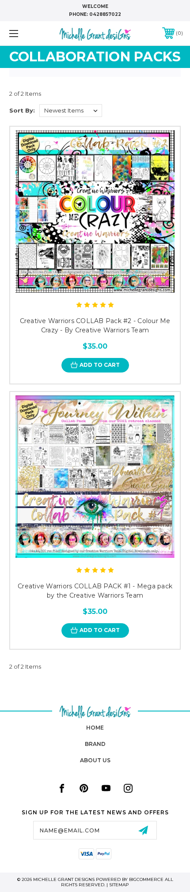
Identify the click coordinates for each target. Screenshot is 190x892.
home (95, 727)
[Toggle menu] (26, 33)
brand (95, 744)
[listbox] (70, 110)
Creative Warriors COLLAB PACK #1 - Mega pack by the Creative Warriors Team (95, 590)
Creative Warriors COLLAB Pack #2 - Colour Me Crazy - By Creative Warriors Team (95, 325)
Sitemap (119, 885)
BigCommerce (146, 879)
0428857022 (105, 14)
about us (95, 760)
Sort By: (22, 110)
